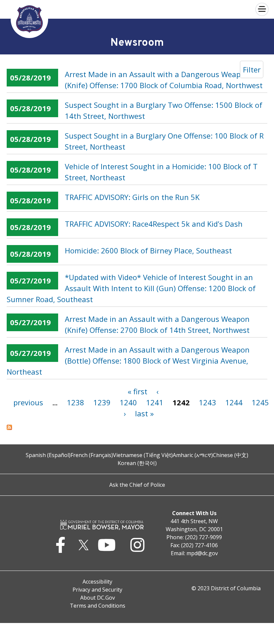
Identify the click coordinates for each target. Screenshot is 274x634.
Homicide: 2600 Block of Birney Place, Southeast (148, 250)
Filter (252, 69)
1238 (75, 402)
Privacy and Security (97, 589)
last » (144, 413)
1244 (234, 402)
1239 (102, 402)
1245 (260, 402)
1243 (207, 402)
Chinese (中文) (230, 455)
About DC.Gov (97, 597)
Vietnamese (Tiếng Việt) (143, 455)
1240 (128, 402)
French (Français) (92, 455)
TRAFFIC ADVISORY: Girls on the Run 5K (132, 197)
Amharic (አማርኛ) (193, 455)
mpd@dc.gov (202, 553)
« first (137, 391)
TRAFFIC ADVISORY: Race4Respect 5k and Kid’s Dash (154, 224)
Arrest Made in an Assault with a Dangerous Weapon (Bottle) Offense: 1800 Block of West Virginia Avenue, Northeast (128, 361)
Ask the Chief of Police (137, 484)
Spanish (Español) (48, 455)
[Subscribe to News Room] (137, 427)
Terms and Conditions (97, 605)
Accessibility (97, 581)
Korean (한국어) (137, 463)
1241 (154, 402)
